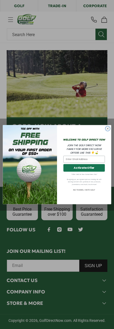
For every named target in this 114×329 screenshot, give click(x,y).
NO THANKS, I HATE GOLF (84, 189)
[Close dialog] (107, 128)
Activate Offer (84, 168)
